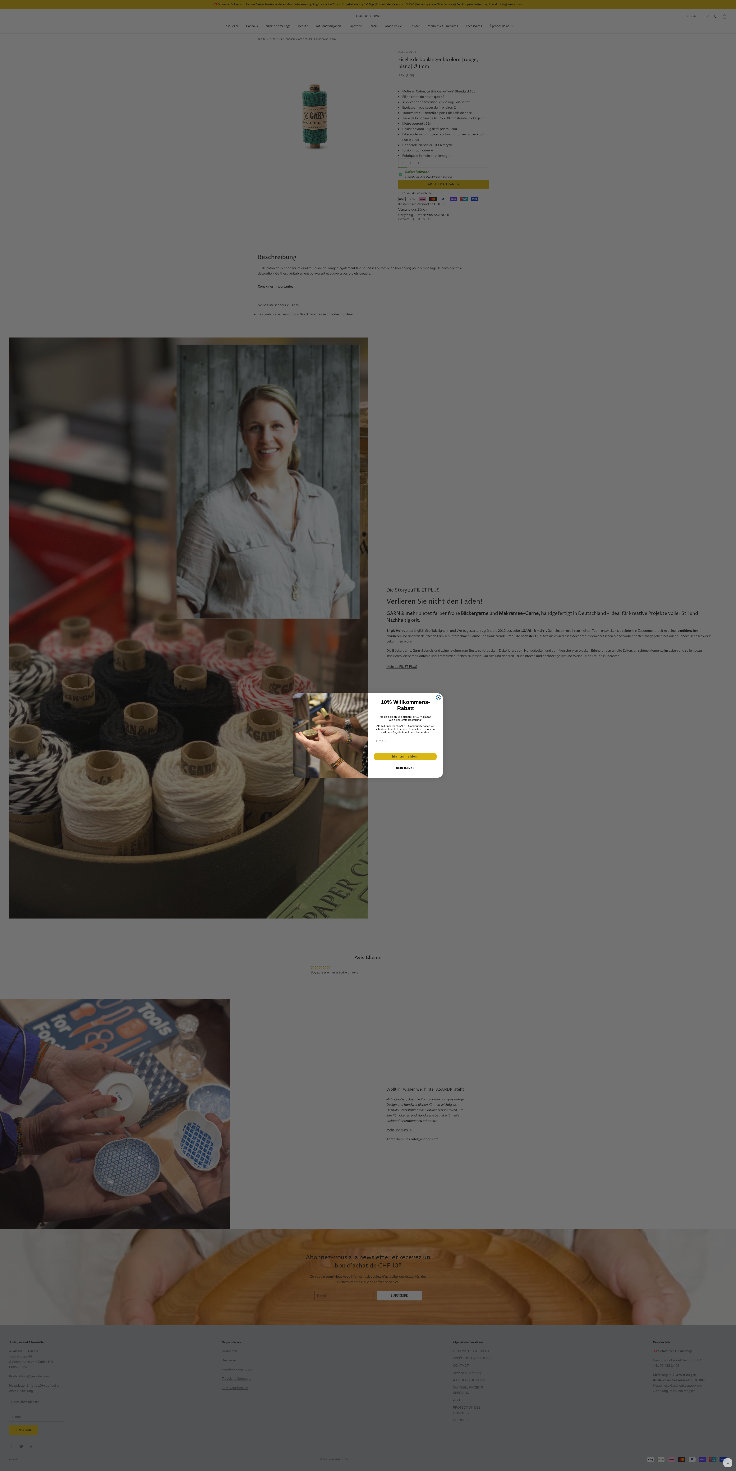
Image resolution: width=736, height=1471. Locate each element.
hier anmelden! (405, 756)
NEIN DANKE (405, 768)
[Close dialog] (438, 697)
